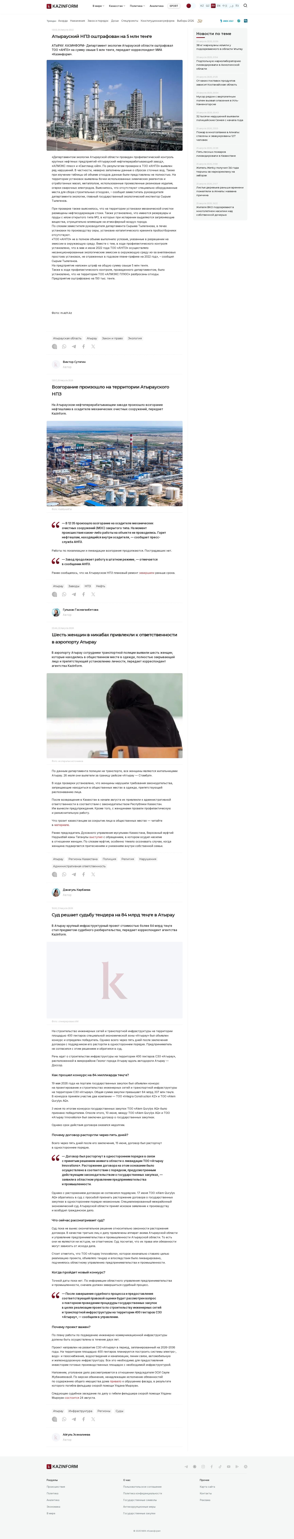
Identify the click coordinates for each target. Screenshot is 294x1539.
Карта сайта (207, 1495)
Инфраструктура (80, 1419)
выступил (96, 837)
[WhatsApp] (64, 347)
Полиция (109, 859)
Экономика (53, 1515)
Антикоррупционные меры (139, 1515)
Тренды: (51, 20)
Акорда (62, 20)
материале (61, 825)
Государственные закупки (139, 1522)
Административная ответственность (79, 866)
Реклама (205, 1508)
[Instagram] (54, 347)
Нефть (100, 586)
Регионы (103, 1419)
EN (218, 5)
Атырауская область (67, 338)
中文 (224, 5)
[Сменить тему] (191, 6)
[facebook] (211, 1475)
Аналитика (157, 6)
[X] (93, 347)
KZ (202, 5)
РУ (213, 5)
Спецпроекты (129, 20)
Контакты (206, 1502)
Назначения (77, 20)
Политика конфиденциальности (142, 1502)
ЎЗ (237, 5)
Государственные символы (140, 1508)
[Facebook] (83, 347)
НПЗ (88, 586)
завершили (146, 573)
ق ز (231, 5)
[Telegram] (74, 347)
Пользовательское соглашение (142, 1495)
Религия (127, 859)
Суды (119, 1419)
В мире (51, 1522)
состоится (72, 1406)
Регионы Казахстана (83, 859)
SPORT (174, 6)
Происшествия (56, 1495)
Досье (115, 20)
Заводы (74, 586)
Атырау (92, 338)
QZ (208, 5)
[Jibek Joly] (227, 21)
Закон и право (112, 338)
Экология (135, 338)
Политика (52, 1502)
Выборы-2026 (185, 20)
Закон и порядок (98, 20)
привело (115, 1390)
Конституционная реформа (158, 20)
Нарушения (147, 859)
